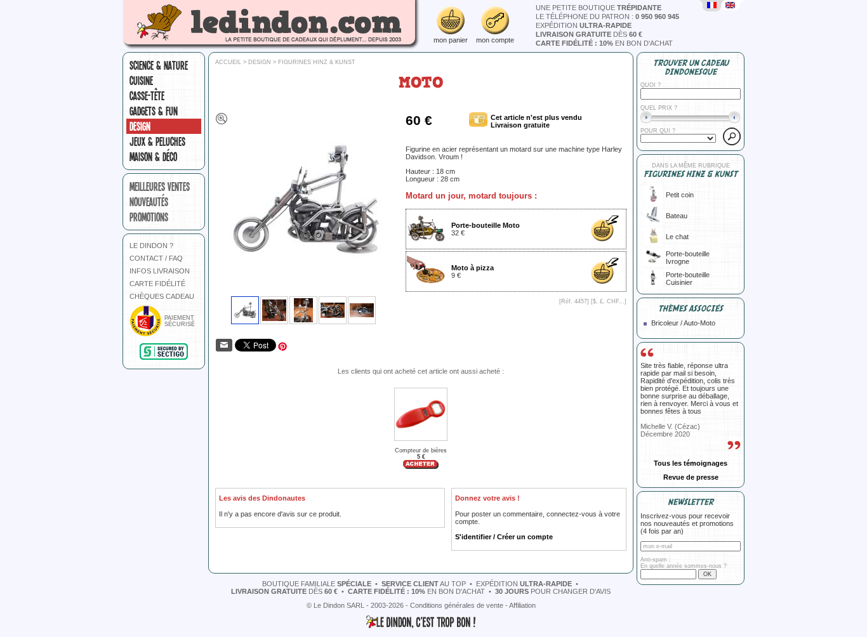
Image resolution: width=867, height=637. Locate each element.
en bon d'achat (604, 43)
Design (139, 126)
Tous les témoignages (690, 463)
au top (423, 584)
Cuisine (141, 80)
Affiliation (522, 605)
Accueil (228, 62)
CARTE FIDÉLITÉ (157, 283)
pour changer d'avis (553, 591)
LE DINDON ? (151, 245)
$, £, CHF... (609, 301)
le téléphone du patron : (607, 16)
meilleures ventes (159, 186)
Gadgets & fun (153, 111)
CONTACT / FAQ (156, 258)
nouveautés (148, 201)
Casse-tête (146, 95)
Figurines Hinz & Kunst (316, 62)
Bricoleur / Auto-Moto (683, 323)
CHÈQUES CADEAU (161, 296)
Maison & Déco (153, 156)
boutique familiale (316, 584)
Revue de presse (690, 477)
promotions (148, 217)
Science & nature (158, 65)
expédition (584, 25)
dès (589, 34)
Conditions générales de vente (456, 605)
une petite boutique (598, 7)
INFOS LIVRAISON (159, 271)
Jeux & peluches (157, 141)
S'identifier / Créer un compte (504, 537)
